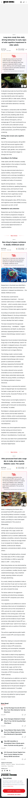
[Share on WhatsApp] (21, 2)
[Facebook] (2, 770)
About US (3, 764)
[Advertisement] (14, 19)
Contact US (8, 764)
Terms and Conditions (20, 764)
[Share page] (23, 2)
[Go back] (2, 2)
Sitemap (13, 764)
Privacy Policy (10, 766)
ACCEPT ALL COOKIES (14, 791)
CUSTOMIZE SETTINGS (14, 794)
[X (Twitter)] (10, 770)
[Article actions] (26, 2)
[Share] (26, 49)
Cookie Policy (4, 766)
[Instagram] (5, 770)
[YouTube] (7, 770)
